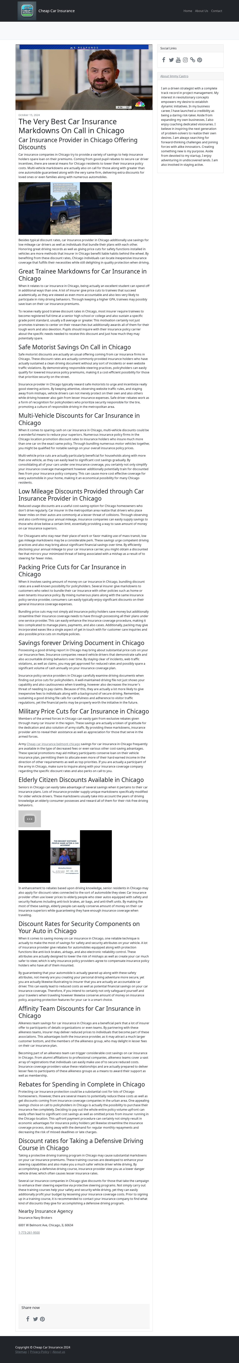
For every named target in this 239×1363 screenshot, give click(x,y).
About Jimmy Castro (174, 76)
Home (188, 11)
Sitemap (21, 1352)
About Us (201, 11)
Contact (216, 11)
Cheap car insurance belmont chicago (53, 744)
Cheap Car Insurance (56, 10)
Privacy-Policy (39, 1352)
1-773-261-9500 (29, 1233)
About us (58, 1352)
